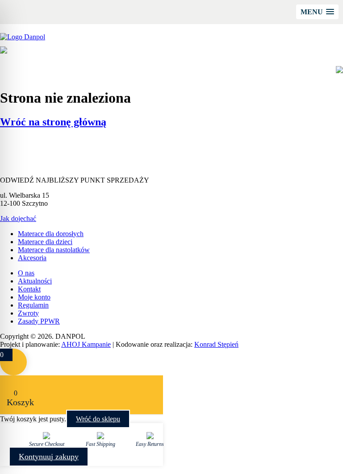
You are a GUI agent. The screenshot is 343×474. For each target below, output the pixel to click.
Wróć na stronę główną (53, 122)
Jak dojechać (18, 218)
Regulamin (33, 305)
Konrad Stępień (216, 344)
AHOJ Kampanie (86, 344)
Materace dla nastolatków (54, 250)
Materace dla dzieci (45, 241)
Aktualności (35, 281)
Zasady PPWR (39, 321)
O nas (26, 273)
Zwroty (28, 313)
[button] (317, 11)
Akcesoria (32, 258)
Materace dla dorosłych (51, 233)
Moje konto (34, 297)
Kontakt (29, 289)
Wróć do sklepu (98, 419)
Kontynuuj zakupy (49, 456)
